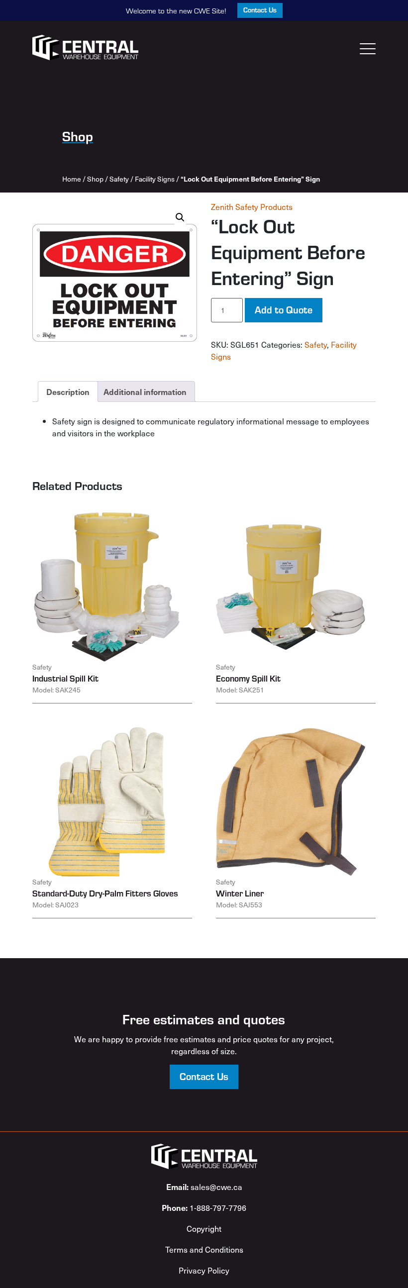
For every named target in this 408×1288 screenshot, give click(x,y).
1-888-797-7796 (204, 1207)
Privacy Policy (204, 1270)
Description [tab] (68, 391)
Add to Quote (283, 309)
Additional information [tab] (145, 391)
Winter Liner (240, 893)
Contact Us (260, 9)
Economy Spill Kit (248, 678)
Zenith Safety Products (252, 206)
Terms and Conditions (204, 1249)
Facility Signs (155, 179)
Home (71, 179)
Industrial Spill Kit (65, 678)
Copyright (204, 1228)
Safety (119, 179)
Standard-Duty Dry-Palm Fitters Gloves (105, 893)
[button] (180, 217)
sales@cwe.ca (204, 1186)
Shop (95, 179)
